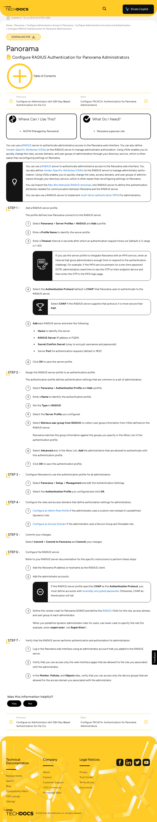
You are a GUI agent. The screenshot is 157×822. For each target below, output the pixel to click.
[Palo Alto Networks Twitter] (138, 765)
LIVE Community (52, 787)
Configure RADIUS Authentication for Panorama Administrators (40, 28)
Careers (47, 777)
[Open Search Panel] (104, 9)
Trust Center (86, 777)
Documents (86, 787)
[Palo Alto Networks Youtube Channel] (146, 765)
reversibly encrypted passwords (100, 591)
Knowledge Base (52, 792)
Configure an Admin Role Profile (51, 510)
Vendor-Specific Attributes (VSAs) (26, 149)
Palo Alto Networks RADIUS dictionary (70, 184)
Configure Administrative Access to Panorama (50, 25)
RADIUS (26, 145)
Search (10, 781)
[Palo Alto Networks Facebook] (120, 765)
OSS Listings (13, 796)
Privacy (83, 772)
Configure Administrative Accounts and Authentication (102, 25)
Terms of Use (87, 782)
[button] (154, 657)
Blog (8, 786)
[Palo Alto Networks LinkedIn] (129, 765)
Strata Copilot (139, 9)
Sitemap (10, 801)
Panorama (19, 25)
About (46, 772)
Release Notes (14, 775)
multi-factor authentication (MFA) (100, 195)
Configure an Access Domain (49, 523)
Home (9, 25)
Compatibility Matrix (17, 791)
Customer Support (53, 782)
